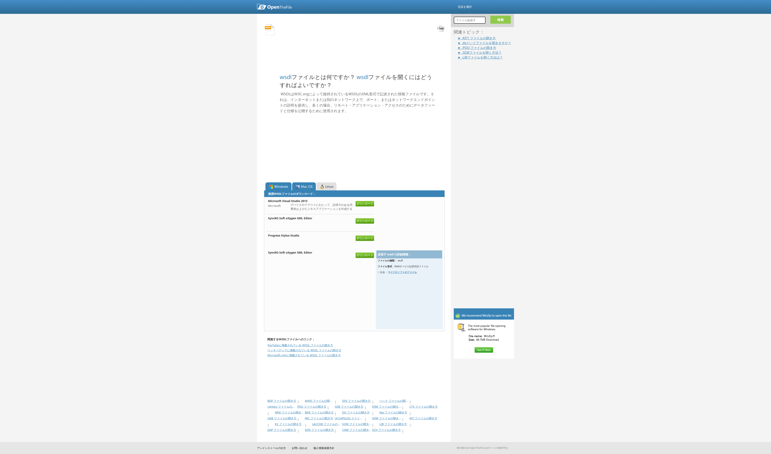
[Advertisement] (486, 120)
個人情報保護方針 (323, 448)
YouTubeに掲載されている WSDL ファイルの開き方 (300, 345)
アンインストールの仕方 (271, 448)
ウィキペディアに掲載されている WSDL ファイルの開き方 (304, 350)
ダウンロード (364, 203)
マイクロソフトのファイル (402, 272)
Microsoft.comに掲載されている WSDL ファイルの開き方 (304, 355)
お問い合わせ (299, 448)
